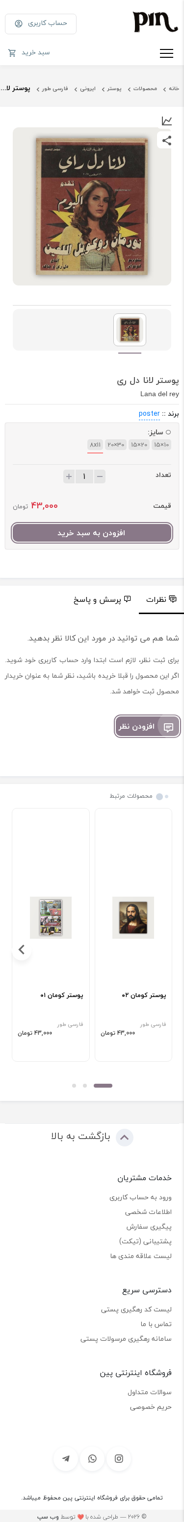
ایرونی (88, 88)
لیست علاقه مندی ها (141, 1256)
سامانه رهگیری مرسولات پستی (126, 1338)
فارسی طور (55, 88)
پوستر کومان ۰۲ (144, 995)
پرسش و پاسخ (97, 599)
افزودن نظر (137, 726)
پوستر (114, 88)
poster (149, 413)
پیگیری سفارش (149, 1226)
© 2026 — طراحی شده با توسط (91, 1517)
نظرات (156, 599)
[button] (103, 1085)
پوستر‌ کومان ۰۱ (61, 995)
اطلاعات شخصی (148, 1212)
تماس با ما (156, 1324)
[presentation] (162, 950)
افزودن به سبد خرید (91, 533)
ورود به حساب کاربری (140, 1197)
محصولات (145, 88)
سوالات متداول (150, 1392)
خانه (174, 88)
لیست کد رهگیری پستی (136, 1309)
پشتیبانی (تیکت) (145, 1241)
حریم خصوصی (151, 1407)
